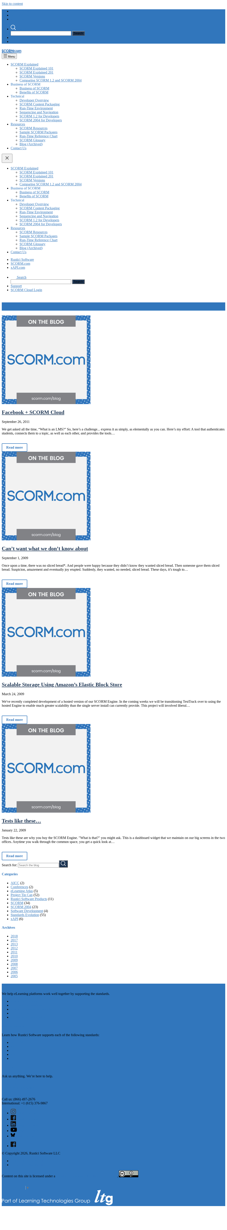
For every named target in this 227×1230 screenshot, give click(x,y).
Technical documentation (28, 1017)
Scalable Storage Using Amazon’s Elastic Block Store (62, 684)
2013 (14, 944)
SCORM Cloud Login (26, 41)
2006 (14, 972)
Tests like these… (21, 821)
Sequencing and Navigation (39, 112)
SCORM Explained (24, 64)
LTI (13, 1058)
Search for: (9, 865)
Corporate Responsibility (28, 1165)
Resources (18, 124)
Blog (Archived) (31, 144)
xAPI (14, 919)
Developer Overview (34, 100)
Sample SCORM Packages (38, 132)
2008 (14, 964)
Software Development (27, 911)
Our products (20, 1013)
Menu (11, 56)
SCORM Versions (32, 76)
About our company (25, 1001)
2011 (14, 952)
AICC (15, 883)
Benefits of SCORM (34, 92)
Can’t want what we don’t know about (45, 548)
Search (21, 29)
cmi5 (14, 1050)
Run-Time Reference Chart (38, 136)
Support (16, 37)
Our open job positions (27, 1005)
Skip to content (12, 4)
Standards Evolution (25, 915)
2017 (14, 940)
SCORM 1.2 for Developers (39, 116)
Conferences (19, 887)
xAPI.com (18, 19)
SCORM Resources (33, 128)
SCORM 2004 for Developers (41, 120)
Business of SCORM (34, 88)
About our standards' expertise (32, 1009)
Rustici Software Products (29, 899)
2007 (14, 968)
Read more (14, 447)
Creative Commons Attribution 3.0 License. (86, 1176)
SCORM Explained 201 (36, 72)
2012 (14, 948)
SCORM (17, 903)
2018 (14, 936)
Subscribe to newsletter (18, 1088)
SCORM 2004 (21, 907)
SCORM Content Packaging (40, 104)
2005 (14, 976)
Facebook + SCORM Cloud (33, 412)
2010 (14, 956)
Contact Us (18, 148)
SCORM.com (20, 15)
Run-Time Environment (36, 108)
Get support (10, 1092)
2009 (14, 960)
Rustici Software (22, 11)
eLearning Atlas (22, 891)
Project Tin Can (22, 895)
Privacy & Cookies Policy (29, 1161)
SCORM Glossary (32, 140)
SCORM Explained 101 (36, 68)
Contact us (9, 1084)
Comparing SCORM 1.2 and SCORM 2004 (51, 80)
